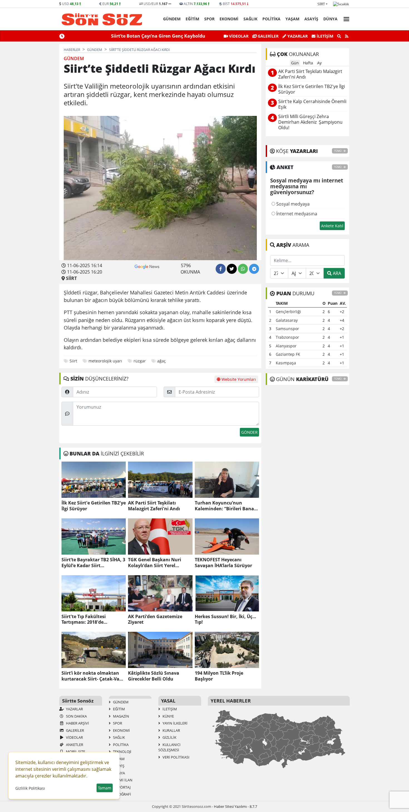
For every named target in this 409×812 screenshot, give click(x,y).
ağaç (161, 361)
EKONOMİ (229, 18)
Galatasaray (287, 320)
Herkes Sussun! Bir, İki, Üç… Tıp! (225, 619)
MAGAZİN (120, 716)
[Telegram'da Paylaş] (254, 269)
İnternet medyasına (296, 214)
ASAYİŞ (311, 18)
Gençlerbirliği (288, 311)
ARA (336, 273)
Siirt (321, 4)
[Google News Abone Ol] (147, 266)
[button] (344, 18)
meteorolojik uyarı (105, 361)
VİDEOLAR (238, 36)
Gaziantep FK (288, 354)
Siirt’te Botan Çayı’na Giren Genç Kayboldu (158, 36)
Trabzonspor (287, 337)
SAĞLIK (250, 18)
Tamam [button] (104, 788)
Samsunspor (287, 328)
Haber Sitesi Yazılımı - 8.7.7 (235, 806)
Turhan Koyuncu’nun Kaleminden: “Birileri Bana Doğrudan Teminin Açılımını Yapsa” (226, 506)
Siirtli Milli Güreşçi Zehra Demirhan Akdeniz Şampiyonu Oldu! (310, 122)
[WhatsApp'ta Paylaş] (243, 269)
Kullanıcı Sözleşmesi (169, 747)
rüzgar (140, 361)
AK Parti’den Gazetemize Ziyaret (155, 619)
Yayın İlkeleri (175, 723)
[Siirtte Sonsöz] (102, 19)
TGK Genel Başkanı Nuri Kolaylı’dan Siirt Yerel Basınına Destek (154, 563)
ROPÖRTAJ (121, 787)
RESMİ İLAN (122, 779)
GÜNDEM (172, 18)
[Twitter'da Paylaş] (232, 269)
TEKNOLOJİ (121, 751)
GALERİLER (268, 36)
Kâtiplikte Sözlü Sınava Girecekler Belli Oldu (153, 676)
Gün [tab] (295, 62)
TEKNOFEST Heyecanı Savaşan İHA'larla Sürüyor (223, 563)
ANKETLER (74, 744)
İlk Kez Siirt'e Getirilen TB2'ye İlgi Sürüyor (93, 506)
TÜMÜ (338, 151)
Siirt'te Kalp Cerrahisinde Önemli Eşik (312, 104)
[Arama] (339, 36)
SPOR (209, 18)
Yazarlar (297, 36)
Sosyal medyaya (292, 204)
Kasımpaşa (286, 362)
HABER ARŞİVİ (77, 723)
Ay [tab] (319, 62)
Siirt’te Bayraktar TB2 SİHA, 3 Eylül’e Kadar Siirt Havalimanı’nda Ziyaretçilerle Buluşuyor (93, 563)
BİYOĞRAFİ (121, 794)
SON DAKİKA (76, 716)
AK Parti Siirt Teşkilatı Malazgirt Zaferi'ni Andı (154, 506)
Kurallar (171, 730)
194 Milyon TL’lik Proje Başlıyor (219, 676)
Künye (168, 716)
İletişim (324, 36)
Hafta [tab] (308, 62)
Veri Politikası (175, 757)
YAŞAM (292, 18)
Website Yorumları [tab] (238, 379)
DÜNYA (330, 18)
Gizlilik (169, 737)
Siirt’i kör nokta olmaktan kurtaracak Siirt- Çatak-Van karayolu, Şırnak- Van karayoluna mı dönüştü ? (91, 676)
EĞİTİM (192, 18)
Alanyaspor (286, 345)
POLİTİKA (271, 18)
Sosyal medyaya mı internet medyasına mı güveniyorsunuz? (306, 186)
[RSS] (347, 36)
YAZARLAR (74, 708)
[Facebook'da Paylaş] (221, 269)
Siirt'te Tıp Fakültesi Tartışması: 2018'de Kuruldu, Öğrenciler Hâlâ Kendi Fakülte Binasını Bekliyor (89, 619)
